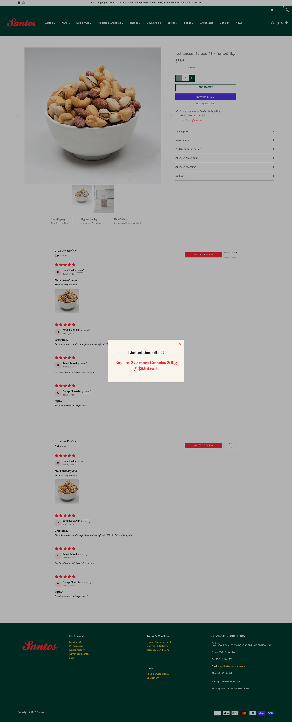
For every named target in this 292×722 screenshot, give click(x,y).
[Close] (179, 344)
